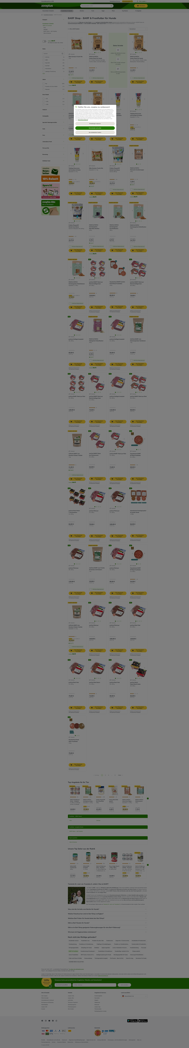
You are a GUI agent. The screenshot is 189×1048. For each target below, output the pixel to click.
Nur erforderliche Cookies (95, 132)
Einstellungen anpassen (95, 123)
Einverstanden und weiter (95, 128)
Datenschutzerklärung (83, 120)
